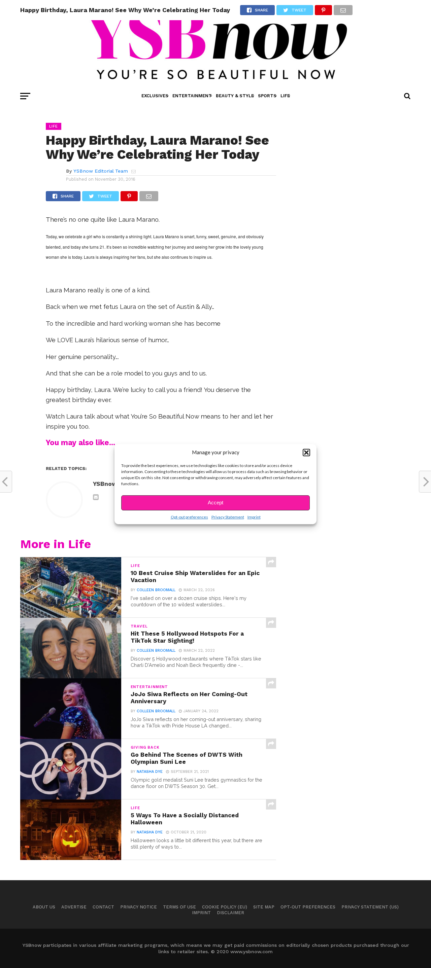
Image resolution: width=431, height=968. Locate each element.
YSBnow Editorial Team (100, 171)
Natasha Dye (150, 771)
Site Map (263, 906)
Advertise (74, 906)
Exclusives (154, 95)
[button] (306, 452)
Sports (267, 95)
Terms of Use (179, 906)
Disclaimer (230, 912)
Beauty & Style (235, 95)
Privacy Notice (138, 906)
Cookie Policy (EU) (224, 906)
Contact (103, 906)
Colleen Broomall (156, 590)
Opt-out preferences (189, 516)
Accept (215, 502)
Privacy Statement (227, 516)
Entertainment (192, 95)
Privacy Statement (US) (370, 906)
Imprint (254, 516)
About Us (44, 906)
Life (285, 95)
